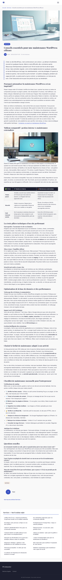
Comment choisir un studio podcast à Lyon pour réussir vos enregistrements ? (15, 533)
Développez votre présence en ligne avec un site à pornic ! (15, 523)
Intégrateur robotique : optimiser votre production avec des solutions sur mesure (15, 543)
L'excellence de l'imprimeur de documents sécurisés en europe (15, 553)
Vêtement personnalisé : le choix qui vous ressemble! (15, 548)
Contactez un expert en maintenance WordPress (32, 123)
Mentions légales (6, 571)
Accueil (4, 7)
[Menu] (58, 2)
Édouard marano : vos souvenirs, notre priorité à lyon (43, 528)
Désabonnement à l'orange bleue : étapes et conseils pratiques (44, 523)
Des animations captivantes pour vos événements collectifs (42, 518)
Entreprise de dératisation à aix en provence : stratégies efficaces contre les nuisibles (16, 538)
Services (9, 7)
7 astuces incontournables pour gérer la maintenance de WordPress (43, 538)
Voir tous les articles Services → (13, 499)
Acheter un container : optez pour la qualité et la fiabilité (45, 533)
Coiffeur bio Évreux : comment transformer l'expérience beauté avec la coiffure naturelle (16, 518)
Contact (14, 571)
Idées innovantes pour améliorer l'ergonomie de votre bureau (45, 543)
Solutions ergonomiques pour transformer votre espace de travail (44, 548)
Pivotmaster (6, 567)
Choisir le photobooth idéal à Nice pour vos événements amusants (15, 528)
